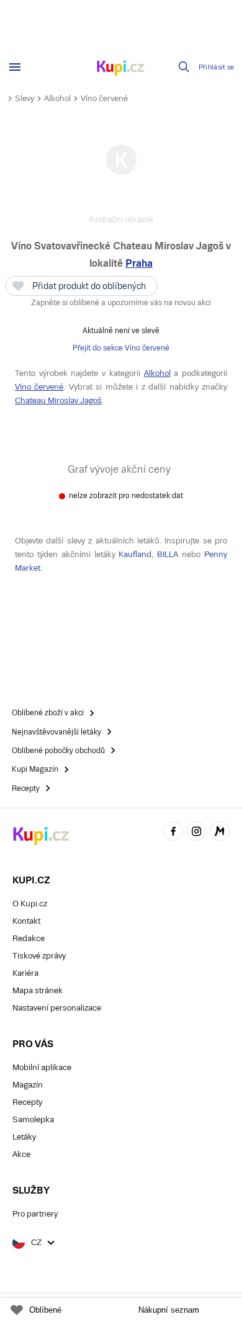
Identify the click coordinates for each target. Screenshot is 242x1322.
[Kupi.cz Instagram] (197, 832)
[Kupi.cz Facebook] (173, 832)
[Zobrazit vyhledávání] (184, 67)
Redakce (28, 938)
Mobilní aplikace (41, 1067)
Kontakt (26, 921)
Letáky (24, 1136)
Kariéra (25, 973)
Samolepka (33, 1119)
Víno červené (104, 98)
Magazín (27, 1084)
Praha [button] (139, 263)
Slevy (24, 98)
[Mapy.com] (220, 832)
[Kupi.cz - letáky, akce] (121, 69)
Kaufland (135, 554)
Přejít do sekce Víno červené (121, 348)
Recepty (27, 1102)
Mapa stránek (37, 990)
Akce (21, 1154)
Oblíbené (45, 1310)
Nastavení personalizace (56, 1007)
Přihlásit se (217, 67)
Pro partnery (35, 1213)
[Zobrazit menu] (15, 67)
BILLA (167, 554)
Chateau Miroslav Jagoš (58, 400)
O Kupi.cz (29, 903)
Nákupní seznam (168, 1310)
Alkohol (57, 98)
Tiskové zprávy (39, 955)
